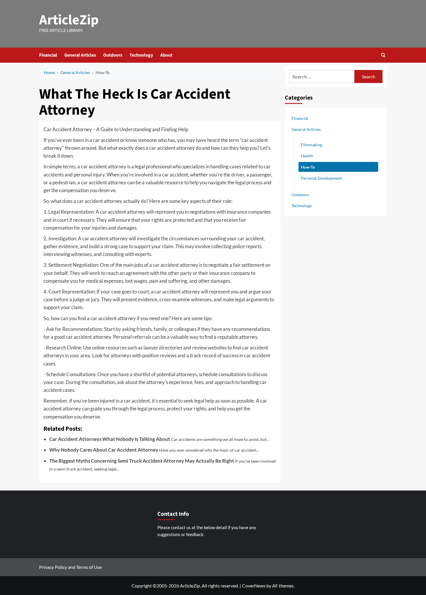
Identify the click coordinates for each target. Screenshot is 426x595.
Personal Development (321, 177)
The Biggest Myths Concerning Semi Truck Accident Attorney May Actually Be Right (141, 461)
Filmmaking (311, 144)
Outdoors (112, 55)
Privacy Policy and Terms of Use (70, 567)
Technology (141, 55)
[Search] (383, 55)
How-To (308, 166)
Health (307, 155)
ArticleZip (69, 20)
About (166, 55)
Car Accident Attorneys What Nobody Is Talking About (109, 439)
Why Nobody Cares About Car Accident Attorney (103, 450)
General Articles (80, 55)
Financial (48, 55)
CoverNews (253, 585)
